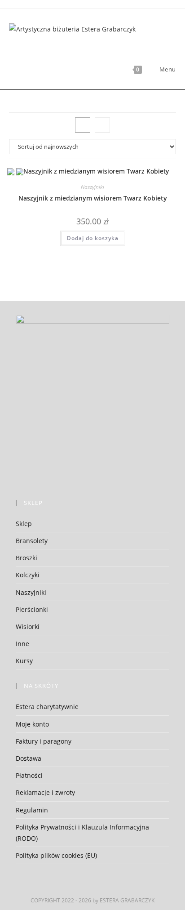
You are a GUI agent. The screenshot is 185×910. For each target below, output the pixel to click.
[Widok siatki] (82, 125)
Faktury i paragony (43, 741)
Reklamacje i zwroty (45, 792)
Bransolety (32, 540)
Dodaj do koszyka (93, 238)
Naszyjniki (92, 187)
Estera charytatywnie (47, 706)
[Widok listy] (102, 125)
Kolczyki (28, 575)
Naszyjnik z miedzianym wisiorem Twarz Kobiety (92, 198)
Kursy (24, 660)
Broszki (26, 557)
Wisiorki (28, 626)
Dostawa (28, 758)
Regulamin (32, 810)
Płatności (29, 775)
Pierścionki (32, 609)
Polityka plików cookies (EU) (56, 855)
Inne (22, 643)
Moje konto (32, 724)
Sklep (24, 523)
